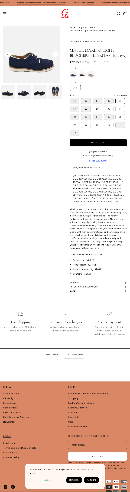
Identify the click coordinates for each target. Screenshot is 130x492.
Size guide (73, 417)
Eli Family (8, 398)
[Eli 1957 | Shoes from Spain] (65, 13)
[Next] (55, 54)
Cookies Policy (11, 457)
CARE (72, 291)
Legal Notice (10, 443)
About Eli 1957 (11, 393)
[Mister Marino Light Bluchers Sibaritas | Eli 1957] (8, 92)
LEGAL (7, 436)
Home (72, 27)
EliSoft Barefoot (12, 412)
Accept (91, 480)
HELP (71, 387)
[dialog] (65, 476)
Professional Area (78, 426)
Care (70, 422)
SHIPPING (74, 282)
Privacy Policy (10, 452)
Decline (74, 480)
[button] (118, 13)
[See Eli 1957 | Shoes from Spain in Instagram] (5, 487)
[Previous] (8, 54)
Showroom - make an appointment (88, 393)
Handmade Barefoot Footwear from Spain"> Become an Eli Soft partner (37, 3)
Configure (47, 480)
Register (97, 456)
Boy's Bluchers (86, 27)
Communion (10, 407)
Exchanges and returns (81, 403)
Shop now (86, 3)
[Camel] (91, 74)
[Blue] (73, 74)
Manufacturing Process (16, 417)
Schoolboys (9, 403)
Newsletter (9, 422)
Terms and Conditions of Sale (19, 447)
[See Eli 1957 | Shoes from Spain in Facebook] (12, 487)
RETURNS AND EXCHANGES (84, 287)
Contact (72, 412)
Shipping (73, 398)
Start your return (77, 407)
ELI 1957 (7, 387)
